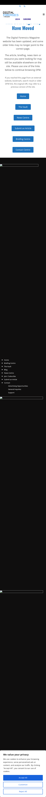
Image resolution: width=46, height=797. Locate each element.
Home (6, 360)
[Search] (20, 6)
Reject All (23, 791)
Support (11, 392)
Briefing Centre (9, 363)
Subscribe (27, 19)
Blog (5, 369)
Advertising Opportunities (18, 386)
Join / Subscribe (10, 376)
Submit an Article (10, 379)
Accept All (23, 777)
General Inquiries (14, 389)
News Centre (9, 373)
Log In (17, 19)
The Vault (7, 366)
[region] (23, 773)
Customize (23, 784)
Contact (7, 383)
